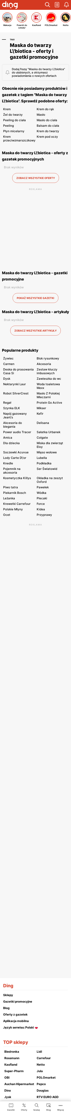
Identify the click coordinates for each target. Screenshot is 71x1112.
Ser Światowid (47, 469)
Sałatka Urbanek (48, 432)
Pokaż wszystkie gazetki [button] (35, 298)
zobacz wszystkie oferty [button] (35, 178)
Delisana (43, 423)
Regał (7, 402)
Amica (7, 437)
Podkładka (44, 463)
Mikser (41, 408)
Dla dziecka (11, 443)
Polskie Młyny (13, 509)
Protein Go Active (49, 402)
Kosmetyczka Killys (17, 478)
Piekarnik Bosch (14, 493)
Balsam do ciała (48, 125)
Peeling (8, 125)
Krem (7, 109)
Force (41, 504)
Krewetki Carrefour (17, 504)
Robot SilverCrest (16, 393)
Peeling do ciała (14, 120)
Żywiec (8, 358)
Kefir (40, 413)
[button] (47, 5)
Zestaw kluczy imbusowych (47, 371)
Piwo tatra (10, 487)
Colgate (42, 437)
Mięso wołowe (47, 452)
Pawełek (43, 487)
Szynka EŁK (11, 408)
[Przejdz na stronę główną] (10, 5)
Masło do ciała (47, 120)
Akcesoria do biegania (12, 424)
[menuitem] (11, 1107)
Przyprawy (44, 515)
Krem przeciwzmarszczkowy (19, 138)
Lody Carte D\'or (14, 458)
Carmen (8, 364)
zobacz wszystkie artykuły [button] (35, 330)
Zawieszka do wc (49, 378)
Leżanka (9, 498)
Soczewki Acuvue (16, 452)
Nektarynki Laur (14, 384)
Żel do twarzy (13, 114)
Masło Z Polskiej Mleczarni (48, 395)
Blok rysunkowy (48, 358)
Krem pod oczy (47, 136)
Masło (41, 114)
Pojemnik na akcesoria (12, 470)
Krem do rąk (45, 109)
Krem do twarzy (48, 131)
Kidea (41, 509)
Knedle (8, 463)
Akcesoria (44, 364)
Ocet (6, 515)
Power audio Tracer (17, 432)
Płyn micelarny (13, 131)
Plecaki (42, 498)
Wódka (41, 493)
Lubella (42, 458)
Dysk (6, 378)
